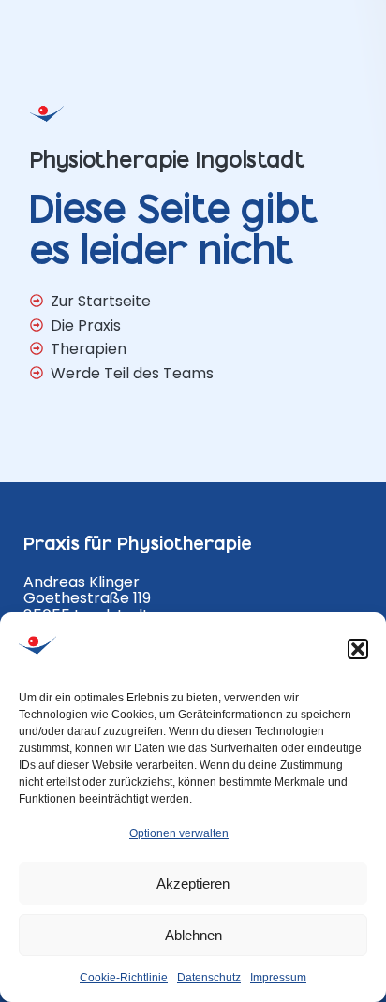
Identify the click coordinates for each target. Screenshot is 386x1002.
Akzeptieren (193, 883)
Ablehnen (193, 935)
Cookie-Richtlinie (124, 977)
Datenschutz (209, 977)
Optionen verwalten (179, 833)
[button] (358, 649)
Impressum (278, 977)
